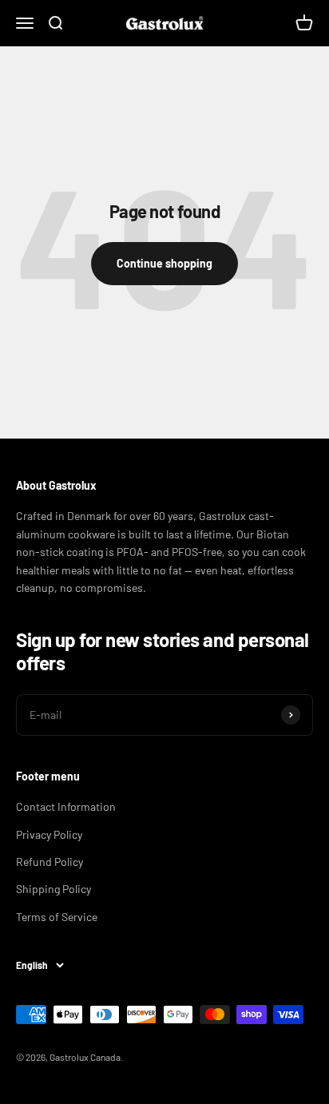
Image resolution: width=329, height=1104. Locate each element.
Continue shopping (164, 263)
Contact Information (66, 806)
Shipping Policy (53, 889)
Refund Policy (49, 861)
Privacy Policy (49, 834)
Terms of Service (56, 916)
